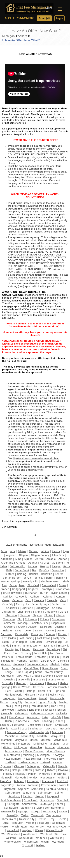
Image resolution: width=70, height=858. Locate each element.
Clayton (37, 615)
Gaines (33, 660)
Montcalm (63, 747)
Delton (28, 630)
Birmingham (17, 585)
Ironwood (8, 709)
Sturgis (35, 811)
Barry (66, 566)
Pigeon (32, 773)
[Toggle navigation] (60, 9)
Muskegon (43, 755)
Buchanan (31, 592)
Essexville (63, 645)
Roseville (64, 785)
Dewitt (50, 630)
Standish (26, 807)
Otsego (16, 770)
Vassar (30, 822)
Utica (6, 822)
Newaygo (58, 755)
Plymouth (20, 777)
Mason (34, 739)
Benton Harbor (12, 577)
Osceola (62, 766)
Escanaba (49, 645)
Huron (4, 702)
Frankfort (40, 657)
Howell (43, 698)
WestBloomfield (10, 834)
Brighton (33, 589)
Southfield (63, 800)
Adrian (22, 551)
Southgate (13, 804)
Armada (20, 562)
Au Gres (44, 562)
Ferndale (38, 649)
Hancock (52, 683)
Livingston (61, 724)
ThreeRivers (9, 819)
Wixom (45, 841)
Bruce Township (12, 592)
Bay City (44, 570)
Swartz (63, 811)
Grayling (48, 675)
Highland (59, 690)
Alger (66, 551)
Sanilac (39, 796)
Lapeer (59, 721)
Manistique (11, 736)
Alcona (56, 551)
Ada (12, 551)
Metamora (24, 743)
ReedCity (5, 781)
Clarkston (11, 615)
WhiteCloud (26, 838)
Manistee (57, 732)
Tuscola (61, 819)
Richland (19, 781)
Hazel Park (44, 690)
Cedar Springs (40, 604)
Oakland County (28, 762)
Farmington (12, 649)
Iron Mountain (39, 706)
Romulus (33, 785)
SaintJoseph (45, 792)
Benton (59, 574)
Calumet (48, 596)
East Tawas (43, 638)
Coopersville (58, 623)
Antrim (39, 559)
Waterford (13, 830)
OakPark (45, 762)
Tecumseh (37, 815)
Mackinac (51, 728)
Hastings (30, 690)
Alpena (28, 559)
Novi (61, 758)
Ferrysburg (53, 649)
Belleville (46, 574)
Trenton (41, 819)
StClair (38, 807)
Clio (20, 619)
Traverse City (26, 819)
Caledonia (21, 596)
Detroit (39, 630)
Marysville (21, 739)
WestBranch (30, 834)
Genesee (18, 664)
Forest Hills (40, 653)
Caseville (52, 600)
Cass (63, 600)
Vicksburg (43, 822)
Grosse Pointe (56, 679)
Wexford (11, 838)
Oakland (11, 762)
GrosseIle (7, 683)
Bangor (44, 566)
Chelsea (57, 608)
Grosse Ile (39, 679)
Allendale (6, 559)
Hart (8, 690)
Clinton (49, 615)
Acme (4, 551)
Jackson (49, 709)
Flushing (26, 653)
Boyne (62, 585)
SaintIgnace (12, 792)
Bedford (9, 574)
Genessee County (37, 664)
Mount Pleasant (34, 751)
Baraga (56, 566)
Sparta (59, 804)
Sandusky (14, 796)
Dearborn (46, 626)
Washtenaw (37, 826)
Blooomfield (49, 585)
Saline (59, 792)
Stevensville (8, 811)
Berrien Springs (10, 581)
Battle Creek (22, 570)
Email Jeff (44, 18)
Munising (28, 755)
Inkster (63, 702)
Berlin (49, 577)
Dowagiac (37, 634)
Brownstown (62, 589)
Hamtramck (37, 683)
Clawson (25, 615)
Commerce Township (15, 623)
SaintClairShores (56, 788)
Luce (24, 728)
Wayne (39, 830)
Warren (4, 826)
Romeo (21, 785)
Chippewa (51, 611)
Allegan (23, 555)
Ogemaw (6, 766)
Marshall (6, 739)
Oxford (51, 770)
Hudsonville (57, 698)
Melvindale (60, 739)
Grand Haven (50, 668)
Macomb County (17, 732)
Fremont (22, 660)
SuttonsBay (49, 811)
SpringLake (11, 807)
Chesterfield (25, 611)
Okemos (19, 766)
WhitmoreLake (12, 841)
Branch (5, 589)
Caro (28, 600)
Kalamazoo (21, 713)
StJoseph (23, 811)
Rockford (62, 781)
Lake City (56, 717)
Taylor (25, 815)
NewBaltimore (12, 758)
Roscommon (48, 785)
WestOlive (61, 834)
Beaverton (58, 570)
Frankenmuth (24, 657)
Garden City (48, 660)
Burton (44, 592)
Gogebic (16, 668)
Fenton (26, 649)
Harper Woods (21, 687)
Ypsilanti (27, 845)
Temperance (53, 815)
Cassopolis (22, 604)
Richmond (33, 781)
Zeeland (40, 845)
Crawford (9, 626)
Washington (19, 826)
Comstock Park (39, 623)
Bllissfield (33, 585)
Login (59, 18)
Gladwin (55, 664)
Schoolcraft (31, 800)
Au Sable (57, 562)
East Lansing (26, 638)
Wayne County (54, 830)
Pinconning (59, 773)
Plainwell (6, 777)
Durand (62, 634)
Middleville (40, 743)
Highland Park (13, 694)
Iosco (17, 706)
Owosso (39, 770)
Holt (61, 694)
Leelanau (5, 724)
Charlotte (27, 608)
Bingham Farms (50, 581)
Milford (7, 747)
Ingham (30, 702)
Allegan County (40, 555)
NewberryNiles (32, 758)
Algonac (11, 555)
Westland (46, 834)
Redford (62, 777)
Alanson (33, 551)
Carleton (17, 600)
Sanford (27, 796)
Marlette (42, 736)
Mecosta (46, 739)
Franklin (54, 657)
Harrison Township (57, 687)
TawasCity (12, 815)
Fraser (65, 657)
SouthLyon (46, 804)
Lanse (35, 721)
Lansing (47, 721)
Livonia (4, 728)
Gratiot (36, 675)
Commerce (58, 619)
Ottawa (27, 770)
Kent (3, 717)
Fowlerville (7, 657)
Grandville (7, 675)
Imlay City (16, 702)
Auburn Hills (17, 566)
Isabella (21, 709)
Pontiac (33, 777)
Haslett (17, 690)
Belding (21, 574)
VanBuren (17, 822)
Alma (18, 559)
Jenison (61, 709)
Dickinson (6, 634)
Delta (18, 630)
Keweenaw (33, 717)
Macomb (65, 728)
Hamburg (21, 683)
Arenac (63, 559)
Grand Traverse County (49, 672)
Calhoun (35, 596)
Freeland (8, 660)
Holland (42, 694)
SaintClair (37, 788)
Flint (15, 653)
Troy (51, 819)
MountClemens (55, 751)
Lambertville (22, 721)
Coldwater (31, 619)
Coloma (44, 619)
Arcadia (51, 559)
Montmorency (13, 751)
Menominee (8, 743)
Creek (21, 626)
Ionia (8, 706)
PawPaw (63, 770)
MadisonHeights (39, 732)
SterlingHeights (54, 807)
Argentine (7, 562)
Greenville (24, 679)
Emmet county (32, 645)
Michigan (8, 36)
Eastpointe (59, 638)
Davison (32, 626)
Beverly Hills (30, 581)
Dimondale (21, 634)
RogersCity (7, 785)
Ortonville (49, 766)
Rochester (48, 781)
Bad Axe (32, 566)
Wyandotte (58, 841)
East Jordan (9, 638)
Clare (63, 611)
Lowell (15, 728)
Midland (55, 743)
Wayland (27, 830)
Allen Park (58, 555)
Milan (65, 743)
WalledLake (58, 822)
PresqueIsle (47, 777)
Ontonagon (33, 766)
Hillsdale (29, 694)
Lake (45, 717)
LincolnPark (34, 724)
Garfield (62, 660)
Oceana (57, 762)
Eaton (5, 641)
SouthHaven (29, 804)
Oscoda (4, 770)
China (38, 611)
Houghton (9, 698)
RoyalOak (9, 788)
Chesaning (8, 611)
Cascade (39, 600)
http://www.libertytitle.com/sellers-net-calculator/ (36, 458)
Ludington (36, 728)
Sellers (22, 36)
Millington (20, 747)
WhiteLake (56, 838)
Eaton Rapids (19, 641)
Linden (48, 724)
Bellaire (33, 574)
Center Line (59, 604)
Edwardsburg (53, 641)
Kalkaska (61, 713)
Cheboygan (42, 608)
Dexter (61, 630)
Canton (60, 596)
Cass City (7, 604)
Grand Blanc (31, 668)
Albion (45, 551)
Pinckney (44, 773)
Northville (50, 758)
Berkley (38, 577)
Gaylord (6, 664)
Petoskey (7, 773)
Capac (6, 600)
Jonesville (6, 713)
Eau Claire (36, 641)
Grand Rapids (24, 672)
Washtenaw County (58, 826)
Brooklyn (46, 589)
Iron (25, 706)
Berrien (60, 577)
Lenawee (19, 724)
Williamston (31, 841)
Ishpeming (35, 709)
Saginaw (23, 788)
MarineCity (27, 736)
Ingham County (47, 702)
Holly (53, 694)
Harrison (38, 687)
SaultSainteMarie (11, 800)
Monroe (50, 747)
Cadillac (8, 596)
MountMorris (12, 755)
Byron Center (59, 592)
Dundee (50, 634)
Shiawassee (47, 800)
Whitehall (41, 838)
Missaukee (36, 747)
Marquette (56, 736)
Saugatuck (53, 796)
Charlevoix (12, 608)
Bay (34, 570)
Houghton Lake (27, 698)
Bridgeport (18, 589)
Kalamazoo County (42, 713)
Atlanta (32, 562)
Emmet (16, 645)
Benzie (28, 577)
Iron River (57, 706)
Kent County (16, 717)
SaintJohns (29, 792)
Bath (9, 570)
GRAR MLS (23, 675)
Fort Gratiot (57, 653)
